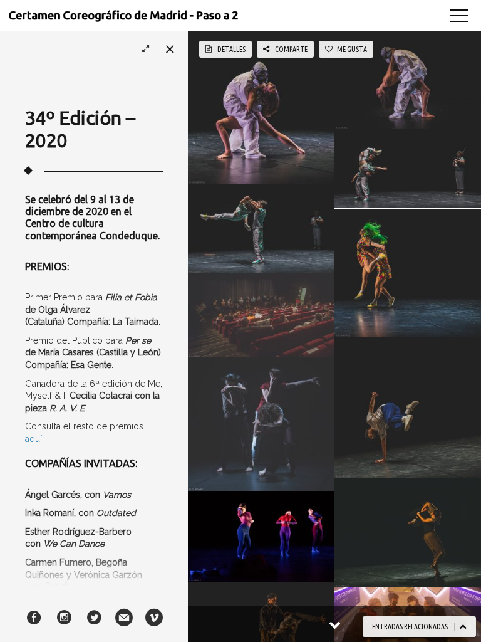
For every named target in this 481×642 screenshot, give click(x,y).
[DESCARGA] (289, 105)
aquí (33, 439)
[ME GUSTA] (234, 105)
